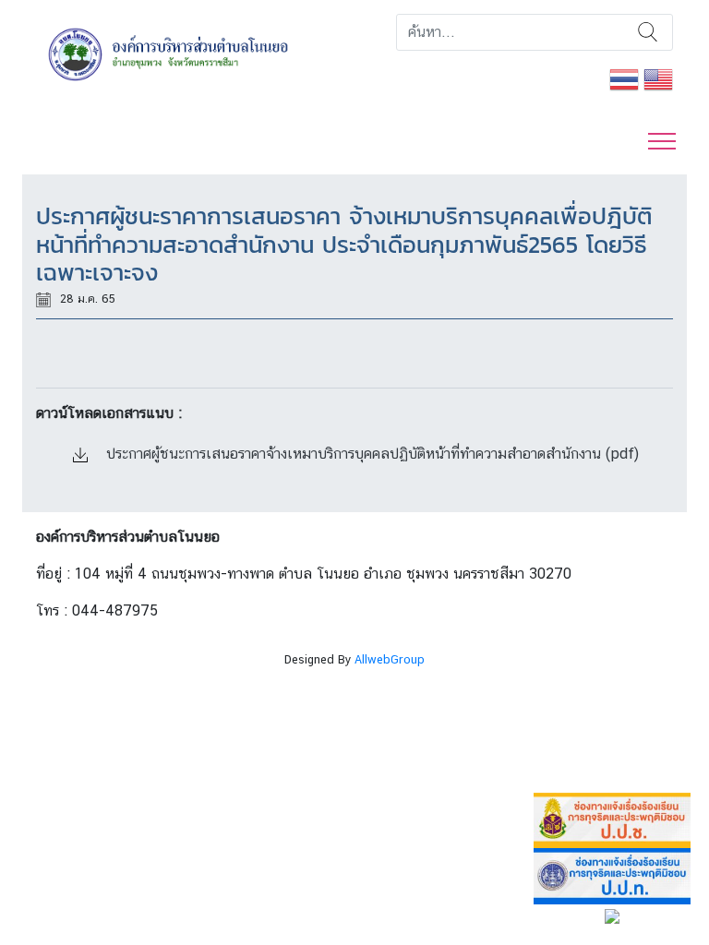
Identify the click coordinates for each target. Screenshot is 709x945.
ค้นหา (647, 32)
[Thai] (624, 78)
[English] (658, 78)
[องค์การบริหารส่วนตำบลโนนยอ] (188, 53)
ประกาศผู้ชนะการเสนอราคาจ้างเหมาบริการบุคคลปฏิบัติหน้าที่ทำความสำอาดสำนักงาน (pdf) (370, 453)
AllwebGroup (389, 659)
